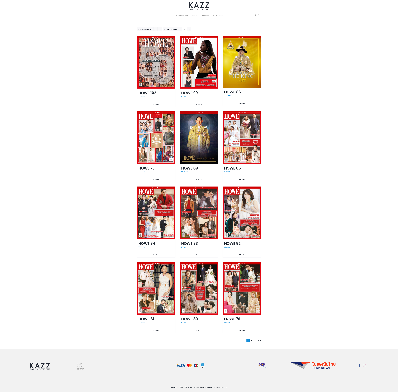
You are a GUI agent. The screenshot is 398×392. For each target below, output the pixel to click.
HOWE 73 (146, 168)
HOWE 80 (189, 319)
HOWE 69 (189, 168)
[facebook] (359, 365)
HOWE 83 (189, 243)
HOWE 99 (189, 92)
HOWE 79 (232, 319)
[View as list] (189, 29)
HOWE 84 (146, 243)
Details (157, 104)
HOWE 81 (146, 319)
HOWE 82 (232, 243)
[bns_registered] (264, 363)
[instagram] (364, 365)
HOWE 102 (147, 92)
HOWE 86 (232, 92)
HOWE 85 (232, 168)
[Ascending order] (160, 29)
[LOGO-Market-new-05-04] (199, 3)
